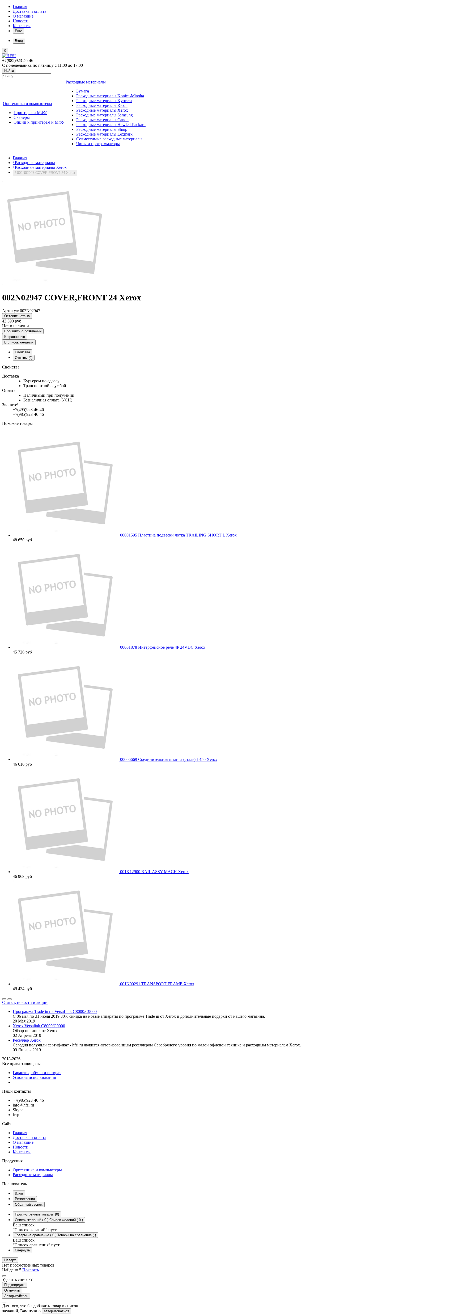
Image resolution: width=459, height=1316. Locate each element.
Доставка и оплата (29, 11)
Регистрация (25, 1199)
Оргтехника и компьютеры (37, 1170)
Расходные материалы (33, 1174)
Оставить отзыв (17, 316)
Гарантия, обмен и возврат (37, 1072)
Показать (30, 1270)
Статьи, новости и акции (25, 1002)
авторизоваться (56, 1311)
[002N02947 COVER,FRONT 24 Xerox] (55, 284)
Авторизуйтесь (16, 1296)
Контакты (22, 25)
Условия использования (34, 1077)
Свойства (22, 352)
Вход (19, 1193)
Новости (20, 21)
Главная (20, 6)
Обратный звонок (28, 1204)
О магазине (23, 16)
